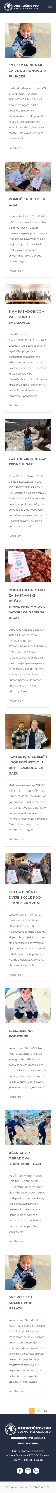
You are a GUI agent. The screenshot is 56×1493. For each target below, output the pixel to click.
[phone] (36, 1471)
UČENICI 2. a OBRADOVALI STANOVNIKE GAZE (25, 1158)
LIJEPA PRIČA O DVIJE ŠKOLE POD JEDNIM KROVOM (25, 897)
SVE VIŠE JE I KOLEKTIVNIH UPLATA (21, 1302)
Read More (15, 148)
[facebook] (20, 1471)
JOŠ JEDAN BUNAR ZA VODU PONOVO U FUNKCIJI (27, 70)
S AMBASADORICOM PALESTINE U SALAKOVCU (27, 317)
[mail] (28, 1471)
